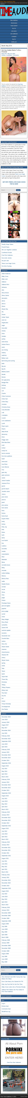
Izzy (3, 469)
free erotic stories (7, 258)
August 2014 (5, 766)
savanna (4, 633)
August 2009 (5, 923)
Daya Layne (5, 426)
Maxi (3, 557)
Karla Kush (5, 516)
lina (3, 543)
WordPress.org (6, 1011)
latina (3, 537)
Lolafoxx (4, 546)
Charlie (4, 393)
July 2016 (4, 733)
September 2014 (6, 763)
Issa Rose (4, 464)
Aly (3, 311)
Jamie (3, 478)
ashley (3, 339)
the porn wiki (5, 260)
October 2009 (5, 918)
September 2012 (6, 825)
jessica (4, 499)
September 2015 (6, 741)
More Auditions (14, 20)
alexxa (3, 303)
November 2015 (6, 738)
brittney (4, 385)
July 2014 (4, 768)
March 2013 (5, 809)
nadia (3, 581)
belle (3, 363)
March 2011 (5, 872)
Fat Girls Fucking (6, 266)
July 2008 (4, 956)
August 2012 (5, 828)
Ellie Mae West (6, 442)
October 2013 (5, 790)
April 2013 (4, 806)
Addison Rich (5, 284)
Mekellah (4, 559)
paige (3, 597)
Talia (3, 668)
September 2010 (6, 888)
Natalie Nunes (6, 584)
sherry (3, 657)
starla (3, 665)
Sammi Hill (5, 627)
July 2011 (4, 861)
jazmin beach (5, 488)
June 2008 (4, 959)
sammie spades (6, 630)
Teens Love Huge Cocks (8, 263)
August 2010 (5, 891)
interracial (4, 461)
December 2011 (6, 847)
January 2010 (5, 910)
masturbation (5, 554)
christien (4, 404)
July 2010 (4, 894)
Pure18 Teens (5, 247)
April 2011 (4, 869)
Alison (3, 306)
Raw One (4, 53)
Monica (4, 576)
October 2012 (5, 823)
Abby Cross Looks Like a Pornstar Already (13, 987)
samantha (4, 625)
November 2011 (6, 850)
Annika (3, 55)
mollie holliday (6, 573)
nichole (4, 586)
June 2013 (4, 801)
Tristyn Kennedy (6, 704)
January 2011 (5, 877)
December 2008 (6, 945)
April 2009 (4, 934)
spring (3, 663)
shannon (4, 649)
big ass (4, 366)
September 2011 (6, 855)
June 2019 (4, 719)
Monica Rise (5, 578)
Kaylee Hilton (5, 518)
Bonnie (4, 377)
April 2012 (4, 836)
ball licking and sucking (8, 360)
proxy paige (5, 611)
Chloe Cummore (6, 396)
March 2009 (5, 937)
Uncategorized (6, 706)
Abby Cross (5, 276)
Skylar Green (5, 660)
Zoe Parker (5, 709)
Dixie (3, 437)
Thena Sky (5, 679)
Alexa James (5, 295)
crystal (4, 418)
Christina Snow (6, 407)
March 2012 (5, 839)
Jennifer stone (6, 491)
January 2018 (5, 722)
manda (3, 551)
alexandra (4, 298)
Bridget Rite (5, 382)
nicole (3, 589)
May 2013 (4, 804)
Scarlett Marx (5, 638)
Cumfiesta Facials (7, 252)
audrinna (4, 355)
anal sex (4, 320)
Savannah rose (6, 635)
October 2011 (5, 853)
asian (3, 347)
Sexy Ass (4, 644)
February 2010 (6, 907)
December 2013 (6, 785)
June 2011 (4, 864)
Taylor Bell (5, 676)
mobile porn (14, 42)
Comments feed (6, 1009)
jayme (3, 486)
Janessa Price (6, 483)
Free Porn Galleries (7, 255)
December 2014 (6, 755)
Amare (3, 314)
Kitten (3, 532)
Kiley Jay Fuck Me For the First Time (12, 984)
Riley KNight (5, 619)
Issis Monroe (5, 467)
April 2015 (4, 746)
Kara (3, 510)
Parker (3, 600)
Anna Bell (4, 328)
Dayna (3, 429)
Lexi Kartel (5, 540)
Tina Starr (4, 693)
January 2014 (5, 782)
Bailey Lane (5, 358)
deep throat (5, 431)
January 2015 (5, 752)
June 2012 (4, 834)
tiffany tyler (5, 690)
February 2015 (6, 749)
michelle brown (6, 565)
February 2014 (6, 779)
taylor (3, 674)
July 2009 (4, 926)
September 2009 (6, 921)
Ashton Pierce (6, 344)
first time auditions (7, 456)
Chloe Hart (5, 399)
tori (3, 698)
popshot (4, 608)
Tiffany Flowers (6, 687)
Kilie (3, 529)
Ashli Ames (5, 341)
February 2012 (6, 842)
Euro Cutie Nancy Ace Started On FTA (12, 981)
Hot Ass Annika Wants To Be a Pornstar (11, 51)
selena (3, 641)
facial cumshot (14, 25)
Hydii (3, 458)
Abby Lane (5, 279)
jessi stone (5, 497)
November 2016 (6, 730)
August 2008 (5, 953)
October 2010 (5, 885)
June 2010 (4, 896)
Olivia (3, 592)
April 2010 (4, 902)
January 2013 (5, 815)
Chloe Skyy (5, 401)
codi (3, 412)
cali (3, 390)
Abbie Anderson (6, 273)
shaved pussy (14, 23)
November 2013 (6, 787)
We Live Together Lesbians (9, 249)
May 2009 (4, 932)
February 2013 (6, 812)
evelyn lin (4, 450)
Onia (3, 595)
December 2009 (6, 913)
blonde (3, 374)
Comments (16, 55)
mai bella (4, 548)
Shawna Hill (5, 655)
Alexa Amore (5, 292)
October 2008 (5, 951)
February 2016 (6, 736)
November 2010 (6, 883)
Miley (3, 567)
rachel (3, 614)
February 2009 (6, 940)
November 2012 (6, 820)
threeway (4, 682)
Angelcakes (5, 322)
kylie (3, 535)
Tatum (3, 671)
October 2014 (5, 760)
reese (3, 616)
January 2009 (5, 943)
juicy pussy (14, 31)
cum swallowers (14, 33)
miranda (4, 570)
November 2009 (6, 915)
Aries (3, 333)
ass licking (5, 350)
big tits (14, 39)
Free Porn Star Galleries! (14, 1062)
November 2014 (6, 757)
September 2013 (6, 793)
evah (3, 445)
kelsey (3, 524)
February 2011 (6, 874)
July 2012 (4, 831)
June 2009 (4, 929)
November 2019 (6, 717)
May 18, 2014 (11, 53)
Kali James (5, 507)
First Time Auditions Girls (7, 2)
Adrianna (4, 287)
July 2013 (4, 798)
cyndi (3, 423)
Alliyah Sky (5, 309)
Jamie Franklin (6, 480)
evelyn (3, 448)
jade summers (6, 475)
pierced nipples (6, 606)
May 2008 (4, 962)
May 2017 (4, 727)
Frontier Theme (24, 1096)
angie (3, 325)
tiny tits (14, 28)
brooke (4, 388)
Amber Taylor (5, 317)
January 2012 (5, 845)
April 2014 (4, 774)
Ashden (4, 336)
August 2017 (5, 725)
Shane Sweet (5, 646)
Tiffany (3, 685)
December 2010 (6, 880)
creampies (14, 36)
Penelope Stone (6, 603)
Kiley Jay (4, 527)
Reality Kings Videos (7, 244)
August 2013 (5, 795)
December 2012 (6, 817)
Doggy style (5, 439)
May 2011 (4, 866)
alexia (3, 301)
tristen (3, 701)
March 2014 (5, 776)
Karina (3, 513)
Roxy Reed (5, 622)
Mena (3, 562)
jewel (3, 502)
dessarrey (4, 434)
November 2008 (6, 948)
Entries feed (5, 1006)
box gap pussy (6, 380)
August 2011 (5, 858)
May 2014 (4, 771)
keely (3, 521)
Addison (4, 282)
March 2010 (5, 904)
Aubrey (4, 352)
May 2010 (4, 899)
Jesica (3, 494)
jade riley (4, 472)
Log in (3, 1003)
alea (3, 290)
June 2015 (4, 744)
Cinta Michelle (6, 409)
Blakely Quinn (5, 371)
